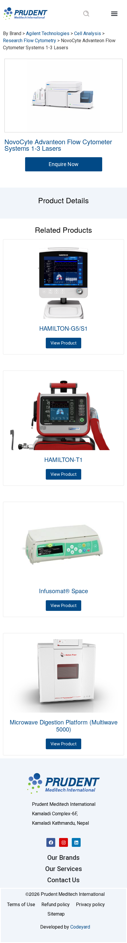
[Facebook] (50, 842)
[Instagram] (63, 842)
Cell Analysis (87, 33)
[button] (114, 13)
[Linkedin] (76, 842)
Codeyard (80, 927)
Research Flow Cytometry (29, 40)
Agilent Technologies (47, 33)
